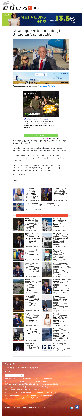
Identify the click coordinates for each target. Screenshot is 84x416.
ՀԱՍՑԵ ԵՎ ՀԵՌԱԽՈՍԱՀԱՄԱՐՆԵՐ (22, 368)
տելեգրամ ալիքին (47, 86)
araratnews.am (22, 389)
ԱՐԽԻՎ (9, 372)
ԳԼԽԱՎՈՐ (10, 364)
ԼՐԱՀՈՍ (42, 215)
